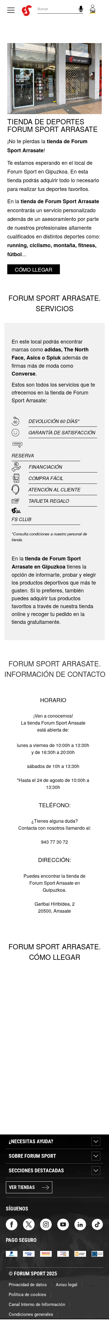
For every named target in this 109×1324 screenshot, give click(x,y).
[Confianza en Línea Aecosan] (80, 1253)
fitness (86, 245)
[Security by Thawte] (63, 1253)
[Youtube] (63, 1224)
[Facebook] (11, 1224)
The (68, 349)
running (17, 245)
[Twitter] (29, 1224)
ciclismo (40, 245)
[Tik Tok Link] (97, 1224)
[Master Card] (46, 1253)
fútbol (14, 254)
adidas (52, 349)
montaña (64, 245)
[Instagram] (46, 1224)
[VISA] (29, 1253)
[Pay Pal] (11, 1253)
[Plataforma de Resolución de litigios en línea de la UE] (97, 1253)
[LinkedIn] (80, 1224)
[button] (96, 1303)
